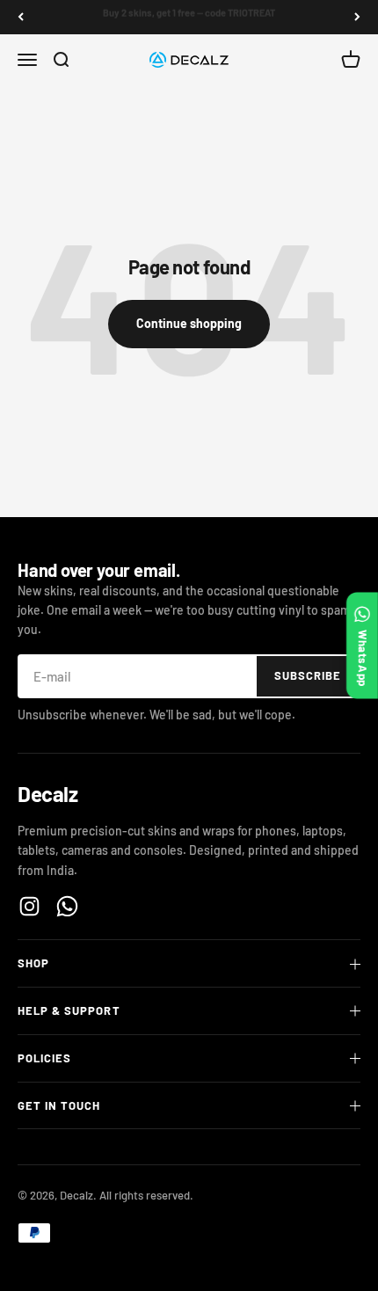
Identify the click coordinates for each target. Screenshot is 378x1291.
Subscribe (307, 675)
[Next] (357, 17)
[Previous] (21, 17)
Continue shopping (189, 323)
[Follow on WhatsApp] (67, 906)
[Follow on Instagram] (29, 906)
